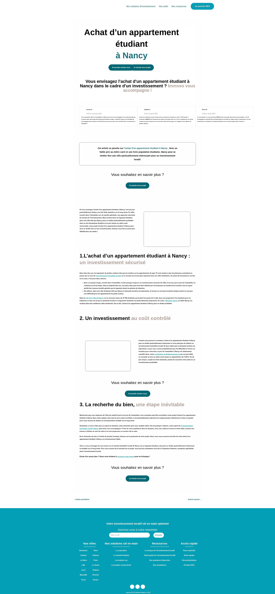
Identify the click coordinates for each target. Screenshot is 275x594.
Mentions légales (140, 592)
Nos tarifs (163, 6)
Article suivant (195, 499)
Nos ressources (178, 6)
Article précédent (81, 499)
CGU (148, 592)
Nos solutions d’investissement (140, 6)
